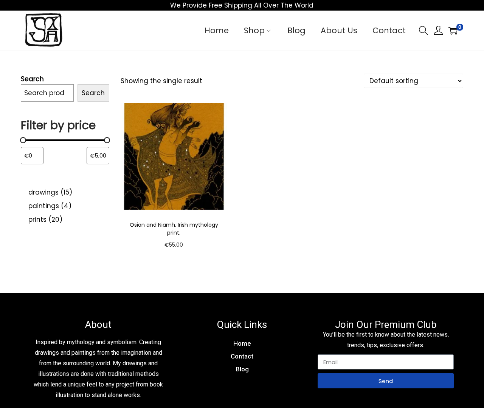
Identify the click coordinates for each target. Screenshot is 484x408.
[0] (453, 30)
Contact (242, 356)
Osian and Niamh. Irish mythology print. (174, 228)
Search (32, 78)
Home (242, 343)
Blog (242, 369)
